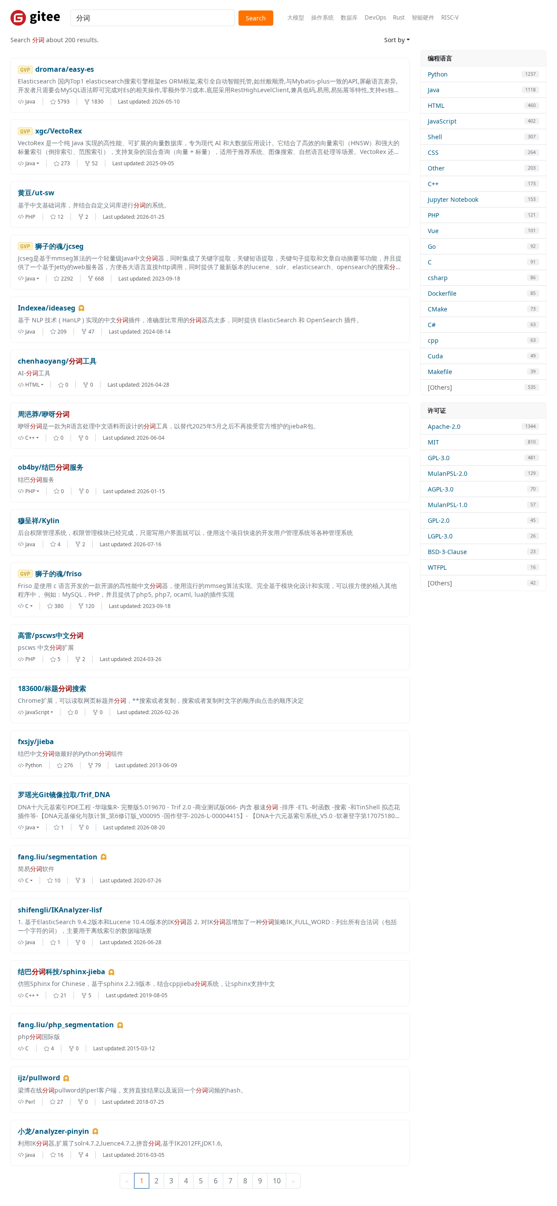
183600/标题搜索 (52, 689)
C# (432, 325)
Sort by (394, 40)
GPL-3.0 (439, 458)
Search (256, 18)
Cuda (435, 356)
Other (436, 168)
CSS (433, 152)
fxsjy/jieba (36, 742)
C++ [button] (30, 437)
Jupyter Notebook (453, 199)
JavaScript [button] (37, 712)
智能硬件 (423, 17)
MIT (433, 442)
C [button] (27, 606)
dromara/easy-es (64, 69)
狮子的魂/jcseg (59, 246)
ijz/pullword (39, 1078)
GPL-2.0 (439, 520)
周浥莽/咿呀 (44, 414)
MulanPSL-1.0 (447, 505)
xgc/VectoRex (58, 131)
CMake (437, 309)
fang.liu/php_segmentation (66, 1025)
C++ (433, 184)
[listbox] (36, 163)
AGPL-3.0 (440, 489)
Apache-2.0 (444, 426)
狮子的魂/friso (58, 574)
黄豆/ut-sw (36, 193)
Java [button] (30, 163)
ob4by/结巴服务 (51, 467)
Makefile (440, 371)
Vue (433, 231)
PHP (433, 215)
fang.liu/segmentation (57, 857)
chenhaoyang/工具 (57, 361)
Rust (399, 17)
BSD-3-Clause (447, 552)
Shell (435, 137)
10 (277, 1181)
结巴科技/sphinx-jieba (61, 972)
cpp (433, 340)
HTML (436, 105)
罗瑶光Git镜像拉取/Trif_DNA (64, 795)
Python (438, 74)
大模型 (295, 17)
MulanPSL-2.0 (447, 473)
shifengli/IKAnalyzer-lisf (60, 910)
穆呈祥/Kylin (39, 521)
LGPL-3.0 (440, 536)
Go (432, 246)
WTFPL (437, 567)
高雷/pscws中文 (51, 635)
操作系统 (322, 17)
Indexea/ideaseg (46, 308)
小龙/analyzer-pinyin (53, 1131)
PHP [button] (30, 491)
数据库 (349, 17)
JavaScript (442, 121)
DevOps (375, 17)
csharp (438, 278)
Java (434, 90)
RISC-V (450, 17)
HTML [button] (32, 384)
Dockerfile (442, 293)
